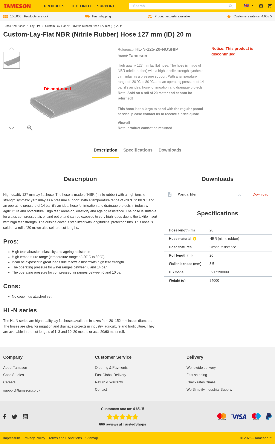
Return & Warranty (109, 382)
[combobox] (182, 6)
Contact (101, 389)
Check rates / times (200, 382)
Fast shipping (196, 375)
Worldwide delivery (201, 367)
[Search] (232, 6)
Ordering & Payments (111, 367)
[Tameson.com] (17, 6)
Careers (9, 382)
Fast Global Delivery (110, 375)
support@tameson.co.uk (21, 390)
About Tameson (15, 367)
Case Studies (13, 375)
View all (124, 123)
